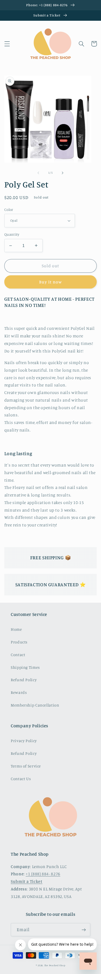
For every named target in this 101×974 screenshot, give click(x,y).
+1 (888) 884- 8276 (43, 873)
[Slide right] (63, 173)
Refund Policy (24, 679)
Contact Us (21, 778)
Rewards (19, 692)
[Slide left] (38, 173)
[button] (7, 43)
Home (16, 629)
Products (19, 642)
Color (8, 209)
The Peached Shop (54, 965)
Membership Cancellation (35, 705)
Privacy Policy (24, 740)
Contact (18, 654)
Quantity (11, 234)
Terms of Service (26, 766)
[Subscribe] (84, 929)
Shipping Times (25, 667)
